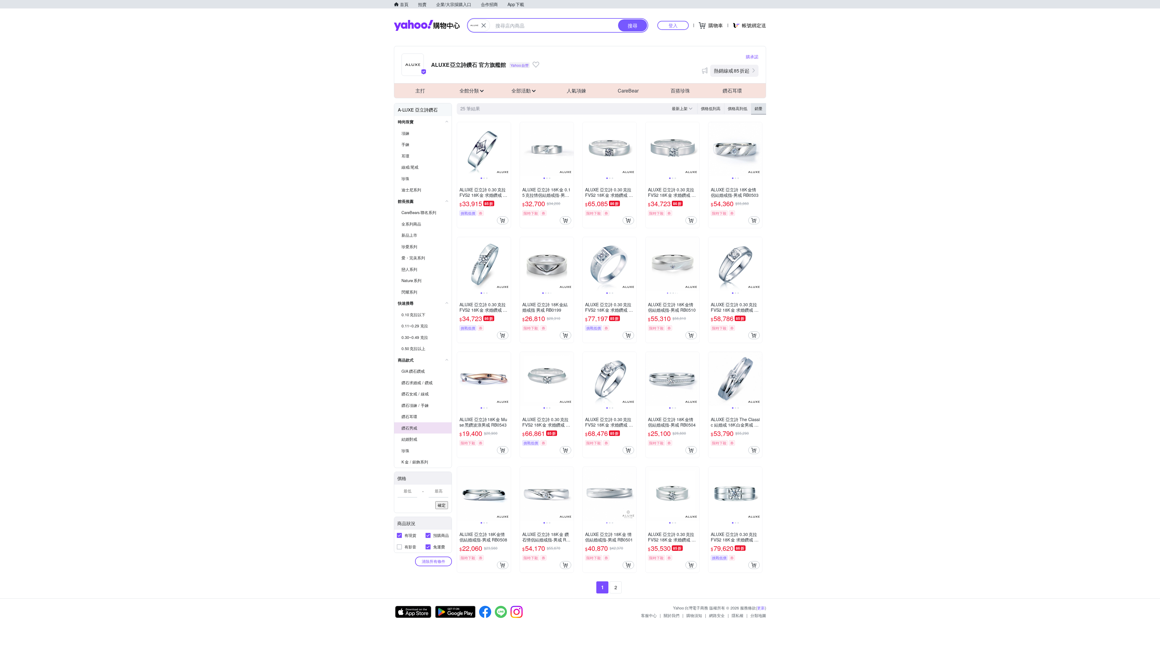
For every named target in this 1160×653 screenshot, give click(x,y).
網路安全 (717, 615)
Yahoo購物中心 (427, 25)
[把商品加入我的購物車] (502, 220)
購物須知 (694, 615)
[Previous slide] (461, 149)
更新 (761, 608)
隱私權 (737, 615)
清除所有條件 (433, 561)
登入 (673, 25)
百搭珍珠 (680, 90)
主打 (420, 90)
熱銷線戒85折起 (731, 70)
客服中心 (649, 615)
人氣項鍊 (576, 90)
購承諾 (752, 57)
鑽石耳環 (732, 90)
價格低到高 (710, 108)
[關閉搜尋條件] (483, 25)
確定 (442, 505)
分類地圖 (758, 615)
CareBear (628, 90)
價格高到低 (737, 108)
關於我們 (671, 615)
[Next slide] (507, 149)
